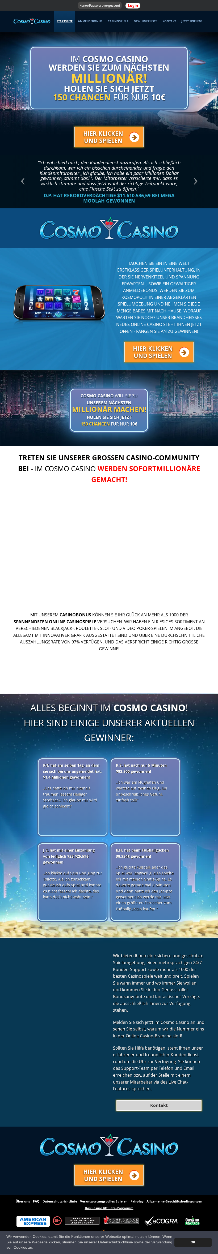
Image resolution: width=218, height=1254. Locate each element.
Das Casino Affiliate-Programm (109, 1208)
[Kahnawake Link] (121, 1221)
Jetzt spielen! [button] (191, 21)
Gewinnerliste (145, 21)
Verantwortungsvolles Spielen (104, 1201)
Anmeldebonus (90, 21)
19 (56, 1220)
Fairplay (137, 1201)
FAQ (36, 1201)
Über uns (23, 1201)
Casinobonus (75, 615)
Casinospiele (118, 21)
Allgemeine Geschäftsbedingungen (174, 1201)
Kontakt (169, 21)
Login (133, 5)
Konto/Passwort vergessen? (99, 5)
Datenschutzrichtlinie (60, 1201)
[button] (27, 181)
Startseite (65, 21)
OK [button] (193, 1242)
